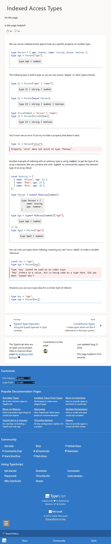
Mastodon (72, 450)
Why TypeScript (12, 480)
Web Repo (41, 455)
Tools (94, 540)
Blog (38, 445)
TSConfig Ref (43, 475)
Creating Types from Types (48, 397)
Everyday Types (11, 397)
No (18, 31)
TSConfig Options (43, 420)
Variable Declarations (76, 409)
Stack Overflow (12, 455)
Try (97, 64)
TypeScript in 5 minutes (15, 420)
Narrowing (39, 409)
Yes (11, 31)
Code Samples (74, 475)
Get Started (10, 470)
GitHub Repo (74, 445)
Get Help (9, 445)
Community (59, 540)
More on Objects (11, 409)
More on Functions (75, 397)
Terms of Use (59, 519)
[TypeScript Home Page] (4, 540)
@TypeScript (42, 450)
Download (41, 470)
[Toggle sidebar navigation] (6, 523)
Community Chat (13, 450)
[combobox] (34, 533)
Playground (10, 475)
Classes (69, 420)
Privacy (49, 519)
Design (39, 480)
